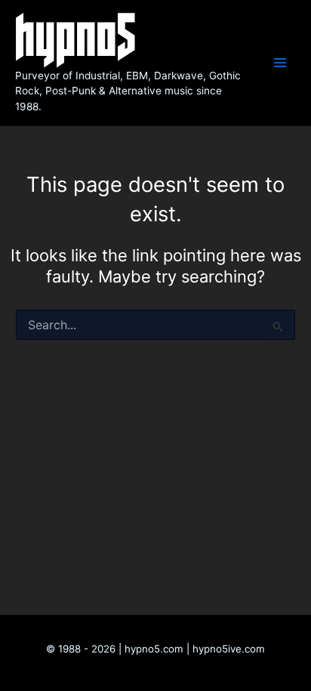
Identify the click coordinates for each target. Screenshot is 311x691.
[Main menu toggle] (280, 63)
